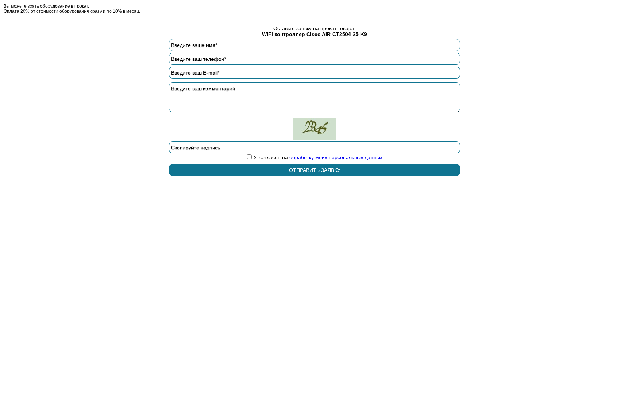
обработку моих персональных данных (336, 157)
